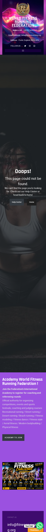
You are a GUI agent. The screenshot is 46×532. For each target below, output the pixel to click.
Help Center (17, 202)
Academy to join (13, 437)
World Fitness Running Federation (23, 22)
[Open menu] (23, 50)
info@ (12, 524)
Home (31, 202)
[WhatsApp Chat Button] (39, 525)
